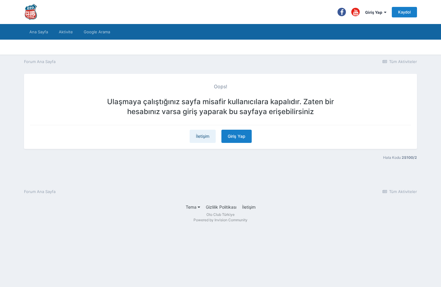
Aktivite (66, 31)
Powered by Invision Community (221, 220)
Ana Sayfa (38, 31)
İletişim (202, 136)
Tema (192, 207)
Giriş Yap (374, 12)
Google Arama (97, 31)
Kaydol (404, 12)
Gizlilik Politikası (221, 207)
